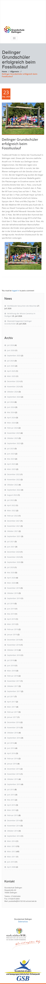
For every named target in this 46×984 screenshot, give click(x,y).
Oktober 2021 (12, 531)
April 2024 (11, 417)
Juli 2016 (10, 743)
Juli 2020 (10, 567)
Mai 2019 (11, 614)
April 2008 (11, 867)
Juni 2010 (11, 862)
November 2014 (13, 825)
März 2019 (11, 624)
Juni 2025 (11, 366)
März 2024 (11, 423)
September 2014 (14, 836)
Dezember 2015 (13, 769)
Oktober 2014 (12, 831)
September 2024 (14, 397)
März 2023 (11, 469)
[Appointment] (14, 30)
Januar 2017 (12, 717)
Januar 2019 (12, 634)
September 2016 (14, 738)
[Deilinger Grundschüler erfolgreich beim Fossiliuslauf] (23, 119)
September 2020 (14, 562)
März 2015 (11, 810)
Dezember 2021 (13, 521)
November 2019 (13, 588)
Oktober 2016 (12, 732)
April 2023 (11, 464)
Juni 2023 (11, 454)
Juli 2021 (10, 541)
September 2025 (14, 355)
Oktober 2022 (12, 485)
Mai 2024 (11, 412)
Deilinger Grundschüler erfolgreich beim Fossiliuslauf (20, 143)
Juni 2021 (11, 547)
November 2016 (13, 727)
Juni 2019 (11, 608)
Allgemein (14, 71)
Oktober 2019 (12, 593)
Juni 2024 (11, 407)
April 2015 (11, 805)
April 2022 (11, 505)
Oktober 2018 (12, 650)
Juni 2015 (11, 794)
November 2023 (13, 433)
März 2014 (11, 841)
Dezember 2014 (13, 820)
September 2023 (14, 443)
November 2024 (13, 386)
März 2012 (11, 851)
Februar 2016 (12, 758)
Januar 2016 (12, 763)
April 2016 (11, 753)
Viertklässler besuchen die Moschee (22, 306)
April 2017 (11, 701)
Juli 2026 (10, 345)
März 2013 (11, 846)
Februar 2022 (12, 516)
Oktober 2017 (12, 686)
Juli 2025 (10, 361)
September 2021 (14, 536)
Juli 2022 (10, 500)
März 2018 (11, 670)
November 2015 (13, 774)
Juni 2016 (11, 748)
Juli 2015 (10, 789)
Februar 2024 (12, 428)
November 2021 (13, 526)
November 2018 (13, 645)
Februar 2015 (12, 815)
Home (4, 71)
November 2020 (13, 557)
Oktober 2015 (12, 779)
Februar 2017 (12, 712)
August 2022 (12, 495)
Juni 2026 (11, 350)
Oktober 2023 (12, 438)
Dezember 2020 (13, 552)
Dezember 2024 (13, 381)
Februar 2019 (12, 629)
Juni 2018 (11, 665)
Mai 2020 (11, 572)
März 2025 (11, 376)
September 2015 (14, 784)
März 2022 (11, 510)
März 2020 (11, 583)
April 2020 (11, 578)
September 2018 (14, 655)
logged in (15, 290)
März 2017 (11, 707)
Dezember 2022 (13, 474)
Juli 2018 (10, 660)
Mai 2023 (11, 459)
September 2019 (14, 598)
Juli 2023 (10, 448)
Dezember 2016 (13, 722)
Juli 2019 (10, 603)
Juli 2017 (10, 696)
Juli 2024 (10, 402)
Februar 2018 (12, 676)
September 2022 (14, 490)
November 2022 (13, 479)
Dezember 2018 (13, 639)
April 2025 (11, 371)
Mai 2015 (11, 800)
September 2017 (14, 691)
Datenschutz (23, 921)
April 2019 (11, 619)
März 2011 (11, 856)
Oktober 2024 (12, 392)
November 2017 (13, 681)
